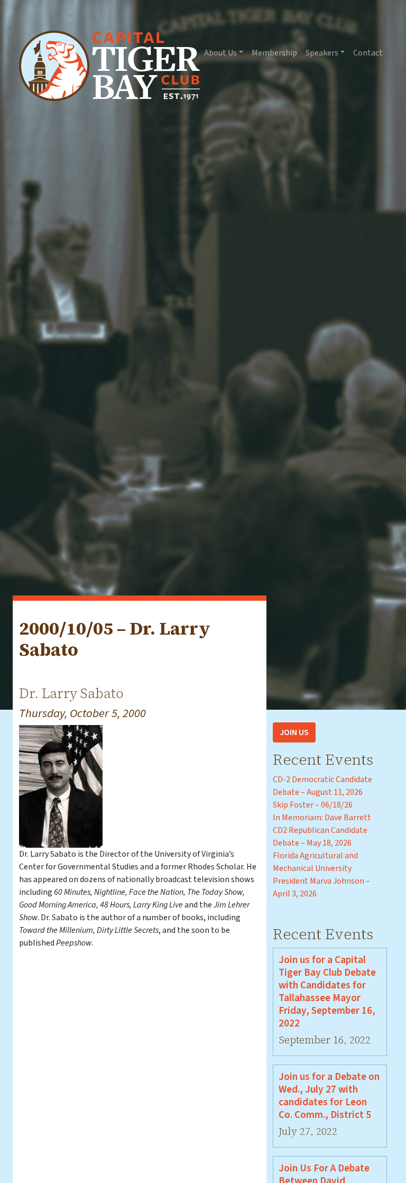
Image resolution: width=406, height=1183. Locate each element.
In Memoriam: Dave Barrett (322, 817)
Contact (368, 53)
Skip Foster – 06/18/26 (313, 805)
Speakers (322, 53)
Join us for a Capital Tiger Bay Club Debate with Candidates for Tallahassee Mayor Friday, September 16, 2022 (327, 991)
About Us (220, 53)
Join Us (294, 732)
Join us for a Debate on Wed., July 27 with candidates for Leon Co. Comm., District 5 (329, 1095)
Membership (274, 53)
